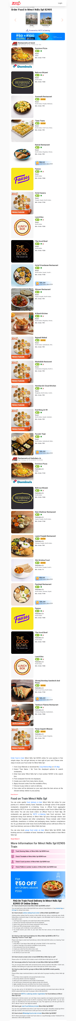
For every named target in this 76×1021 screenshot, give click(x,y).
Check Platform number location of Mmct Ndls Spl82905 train (36, 867)
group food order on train (34, 830)
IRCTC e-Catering (39, 814)
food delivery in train (34, 802)
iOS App (57, 767)
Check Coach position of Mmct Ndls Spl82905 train (33, 862)
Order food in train (17, 758)
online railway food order (31, 913)
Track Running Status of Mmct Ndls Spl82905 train (32, 851)
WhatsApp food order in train (32, 1013)
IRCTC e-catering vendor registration (33, 994)
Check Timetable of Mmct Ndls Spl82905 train (31, 856)
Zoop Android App (45, 767)
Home (12, 7)
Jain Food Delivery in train (30, 1006)
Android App (59, 908)
